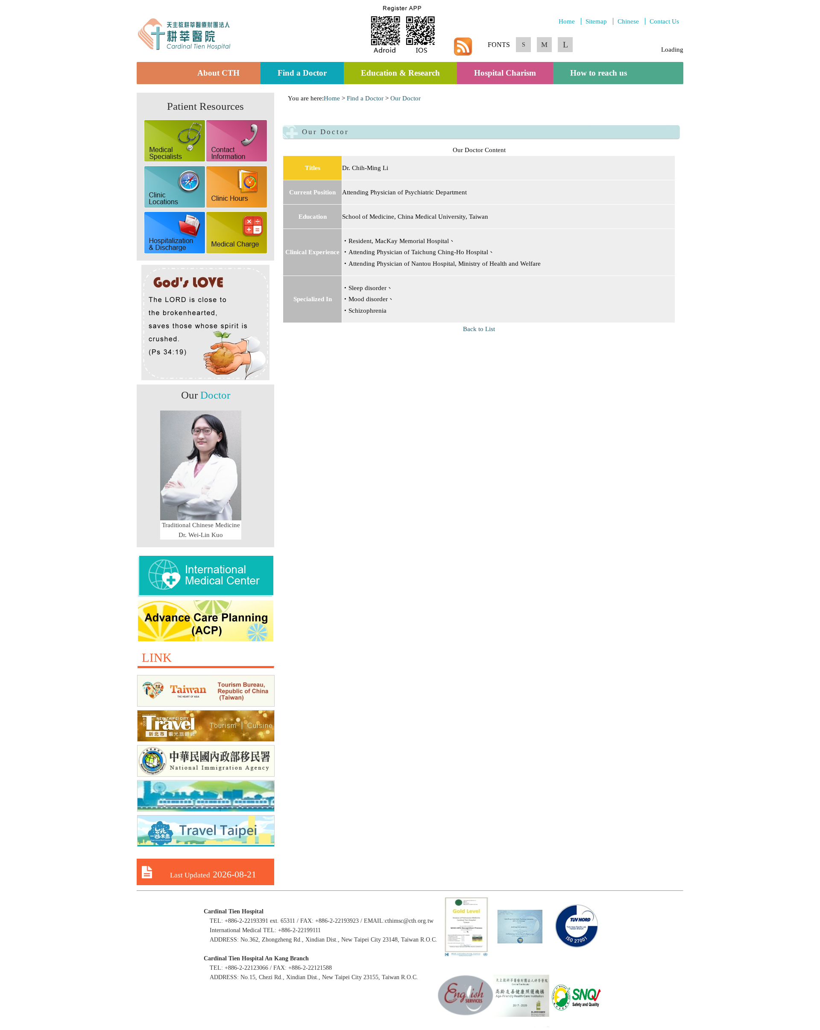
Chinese (628, 21)
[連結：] (205, 594)
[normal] (544, 53)
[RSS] (463, 54)
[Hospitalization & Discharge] (174, 251)
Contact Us (664, 21)
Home (567, 21)
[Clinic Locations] (174, 205)
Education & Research (400, 73)
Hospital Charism (505, 73)
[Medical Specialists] (174, 159)
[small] (523, 53)
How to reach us (598, 73)
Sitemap (596, 21)
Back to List (479, 329)
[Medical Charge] (236, 251)
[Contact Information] (236, 159)
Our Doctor (405, 98)
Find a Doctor (302, 73)
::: (285, 98)
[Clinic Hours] (236, 205)
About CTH (220, 73)
